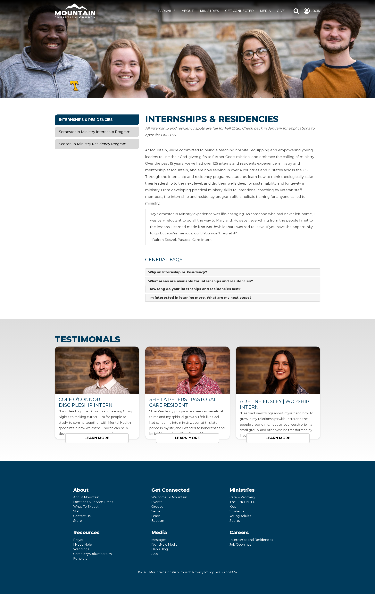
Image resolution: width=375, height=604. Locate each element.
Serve (155, 511)
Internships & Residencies (86, 120)
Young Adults (240, 516)
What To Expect (86, 506)
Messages (158, 540)
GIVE (281, 11)
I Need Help (82, 544)
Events (156, 502)
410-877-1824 (226, 572)
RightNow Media (164, 544)
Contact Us (81, 516)
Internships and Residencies (251, 540)
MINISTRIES (209, 11)
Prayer (78, 540)
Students (236, 511)
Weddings (81, 549)
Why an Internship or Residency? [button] (177, 272)
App (154, 554)
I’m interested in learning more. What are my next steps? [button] (200, 297)
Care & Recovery (242, 497)
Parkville (167, 11)
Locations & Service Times (93, 502)
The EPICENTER (242, 502)
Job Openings (240, 544)
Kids (232, 506)
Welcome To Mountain (169, 497)
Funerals (80, 558)
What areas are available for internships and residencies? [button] (200, 281)
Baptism (157, 521)
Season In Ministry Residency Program (93, 144)
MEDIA (265, 11)
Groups (157, 506)
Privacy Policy (203, 572)
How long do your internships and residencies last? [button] (194, 289)
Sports (234, 521)
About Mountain (86, 497)
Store (77, 521)
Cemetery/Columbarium (92, 554)
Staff (77, 511)
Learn (155, 516)
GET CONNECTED (239, 11)
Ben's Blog (159, 549)
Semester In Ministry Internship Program (94, 132)
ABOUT (188, 11)
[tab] (232, 272)
